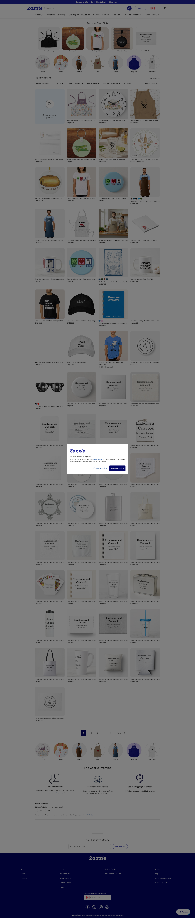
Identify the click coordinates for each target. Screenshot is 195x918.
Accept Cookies (117, 468)
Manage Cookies (100, 468)
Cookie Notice (97, 459)
